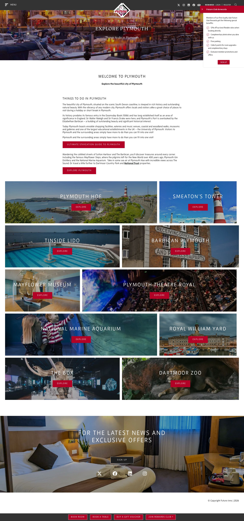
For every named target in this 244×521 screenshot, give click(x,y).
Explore (81, 207)
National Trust (131, 163)
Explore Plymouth (79, 171)
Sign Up (122, 460)
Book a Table (101, 517)
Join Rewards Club (159, 517)
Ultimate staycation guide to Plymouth (93, 145)
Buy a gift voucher (128, 517)
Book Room (78, 517)
